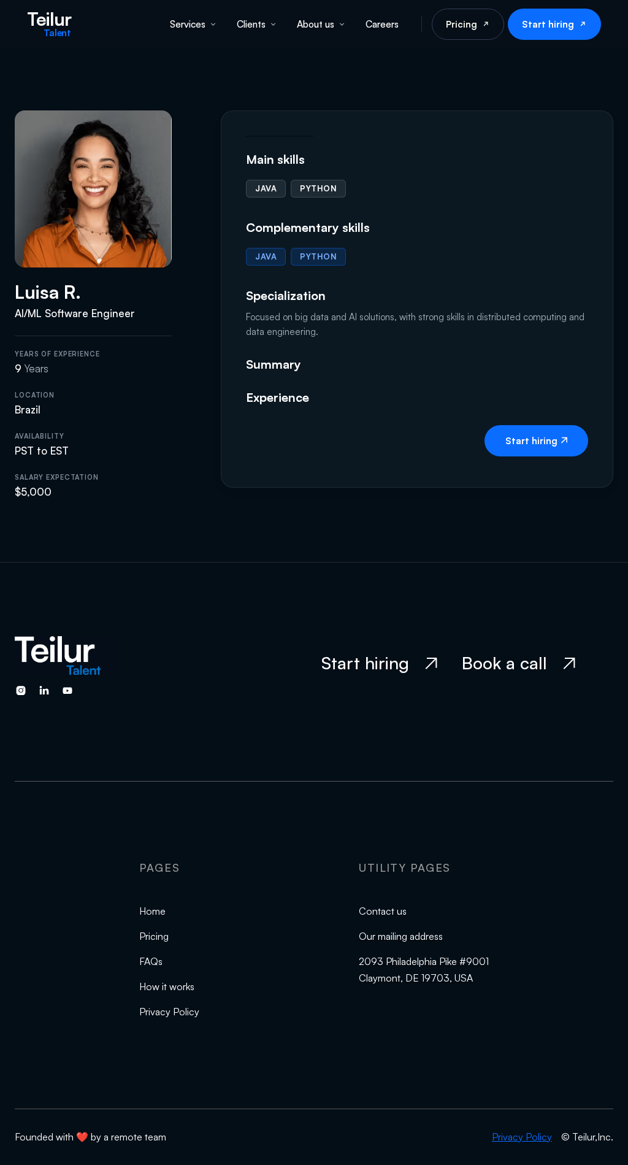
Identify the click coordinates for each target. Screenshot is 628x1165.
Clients (251, 24)
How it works (166, 986)
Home (152, 911)
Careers (382, 24)
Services (187, 24)
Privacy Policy (169, 1011)
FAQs (151, 961)
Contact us (383, 911)
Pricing (461, 24)
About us (315, 24)
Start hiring (548, 24)
